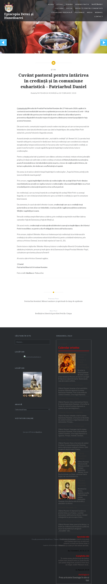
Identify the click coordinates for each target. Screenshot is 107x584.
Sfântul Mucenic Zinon (69, 439)
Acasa (51, 4)
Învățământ (97, 4)
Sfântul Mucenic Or (67, 507)
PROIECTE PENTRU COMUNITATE (89, 8)
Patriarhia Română (47, 93)
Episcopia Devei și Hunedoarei (19, 16)
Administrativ (82, 4)
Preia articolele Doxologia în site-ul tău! (74, 579)
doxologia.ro (83, 574)
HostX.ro (39, 432)
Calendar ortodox (68, 347)
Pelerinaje (80, 12)
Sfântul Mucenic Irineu (69, 521)
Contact (98, 16)
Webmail (99, 12)
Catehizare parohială (61, 12)
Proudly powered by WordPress (42, 539)
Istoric (59, 4)
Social (69, 8)
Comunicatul (22, 108)
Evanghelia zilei (82, 555)
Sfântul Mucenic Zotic (68, 398)
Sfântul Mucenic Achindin (70, 412)
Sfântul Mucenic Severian (70, 385)
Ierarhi (69, 4)
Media (89, 12)
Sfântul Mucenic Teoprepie (71, 426)
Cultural (59, 8)
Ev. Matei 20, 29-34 (82, 570)
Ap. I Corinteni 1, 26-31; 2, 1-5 (78, 551)
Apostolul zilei (83, 536)
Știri (53, 70)
